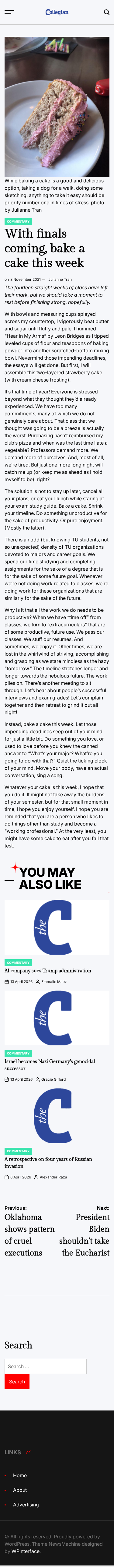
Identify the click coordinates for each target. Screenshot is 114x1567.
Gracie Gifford (53, 1079)
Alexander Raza (53, 1177)
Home (20, 1475)
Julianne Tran (60, 279)
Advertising (26, 1505)
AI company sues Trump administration (48, 971)
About (20, 1490)
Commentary (18, 221)
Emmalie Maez (54, 981)
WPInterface (26, 1551)
